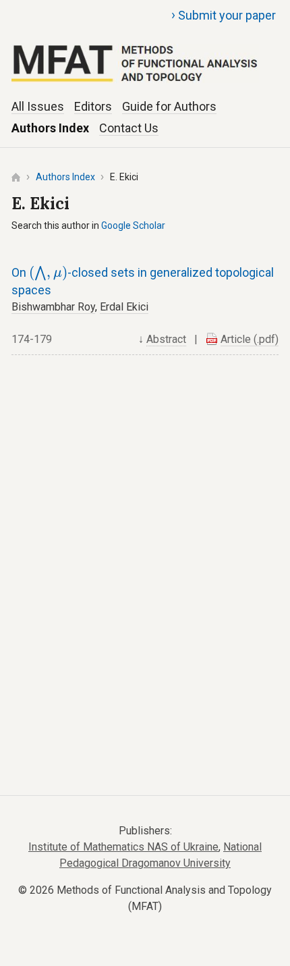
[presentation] (48, 273)
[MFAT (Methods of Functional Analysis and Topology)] (145, 48)
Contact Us (128, 128)
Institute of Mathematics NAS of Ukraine (123, 846)
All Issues (37, 106)
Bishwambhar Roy (53, 306)
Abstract (166, 339)
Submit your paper (223, 15)
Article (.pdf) (250, 339)
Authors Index (50, 128)
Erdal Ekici (124, 306)
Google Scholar (133, 225)
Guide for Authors (169, 106)
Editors (93, 106)
